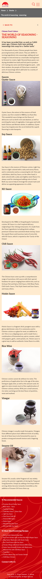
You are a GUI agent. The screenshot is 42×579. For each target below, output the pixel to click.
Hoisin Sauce (7, 521)
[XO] (21, 203)
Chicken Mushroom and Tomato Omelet (15, 554)
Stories (11, 10)
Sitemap (32, 574)
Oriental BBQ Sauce (9, 519)
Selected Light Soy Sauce (10, 526)
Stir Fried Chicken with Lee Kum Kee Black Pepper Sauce (20, 537)
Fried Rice (6, 552)
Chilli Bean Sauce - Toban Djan (12, 511)
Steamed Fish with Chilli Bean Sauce (14, 550)
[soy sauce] (21, 148)
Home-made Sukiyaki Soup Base (13, 535)
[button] (33, 4)
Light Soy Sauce (8, 514)
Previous (38, 25)
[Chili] (21, 257)
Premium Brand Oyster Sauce (12, 504)
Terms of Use (10, 574)
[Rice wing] (21, 360)
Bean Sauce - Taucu (9, 506)
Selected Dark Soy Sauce (10, 523)
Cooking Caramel (8, 509)
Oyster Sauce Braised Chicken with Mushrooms (17, 547)
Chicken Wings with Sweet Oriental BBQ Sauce (17, 545)
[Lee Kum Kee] (5, 5)
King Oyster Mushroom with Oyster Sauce (16, 540)
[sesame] (21, 459)
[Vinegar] (21, 412)
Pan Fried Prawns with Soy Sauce (13, 542)
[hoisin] (21, 307)
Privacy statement (22, 574)
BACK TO (8, 25)
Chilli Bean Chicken (9, 557)
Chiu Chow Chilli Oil (9, 516)
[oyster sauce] (21, 93)
